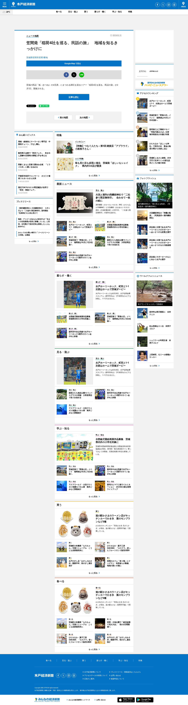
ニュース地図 (32, 36)
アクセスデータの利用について (96, 675)
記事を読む (74, 97)
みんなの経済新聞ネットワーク (47, 700)
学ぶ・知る (117, 11)
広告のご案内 (89, 679)
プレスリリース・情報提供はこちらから (126, 672)
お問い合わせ (116, 675)
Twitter (163, 5)
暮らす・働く (100, 11)
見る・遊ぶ (73, 11)
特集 (130, 11)
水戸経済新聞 (23, 4)
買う (86, 11)
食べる (59, 11)
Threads (174, 5)
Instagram (169, 5)
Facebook (157, 5)
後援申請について (117, 679)
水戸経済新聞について (92, 672)
